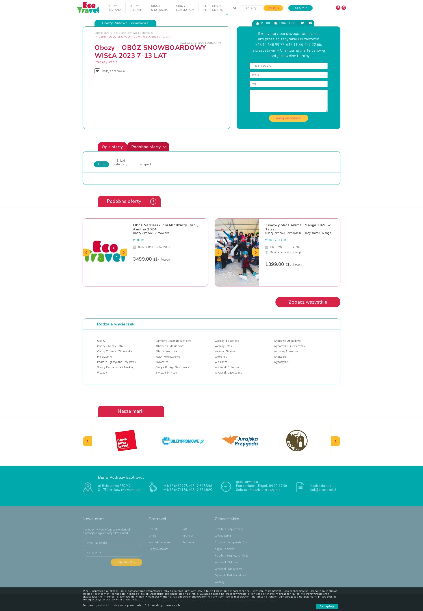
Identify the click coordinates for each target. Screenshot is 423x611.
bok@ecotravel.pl (323, 489)
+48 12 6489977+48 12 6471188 (213, 7)
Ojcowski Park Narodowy (230, 575)
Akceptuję (327, 606)
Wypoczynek (281, 362)
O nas (152, 535)
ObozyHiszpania (114, 7)
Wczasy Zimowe (225, 351)
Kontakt (154, 529)
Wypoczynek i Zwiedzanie (290, 346)
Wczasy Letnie (224, 346)
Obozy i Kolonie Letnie (111, 346)
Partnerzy (188, 535)
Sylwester (162, 362)
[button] (227, 14)
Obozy (101, 340)
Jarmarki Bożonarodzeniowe (173, 340)
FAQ (184, 529)
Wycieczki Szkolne (226, 562)
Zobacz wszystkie (308, 302)
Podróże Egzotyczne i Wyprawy (116, 362)
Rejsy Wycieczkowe (168, 356)
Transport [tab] (144, 164)
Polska (100, 62)
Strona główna (104, 32)
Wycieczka (280, 356)
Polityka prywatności (96, 605)
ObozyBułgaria (136, 7)
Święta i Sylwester (167, 372)
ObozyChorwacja (159, 7)
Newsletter (188, 542)
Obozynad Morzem (185, 7)
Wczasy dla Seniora (227, 340)
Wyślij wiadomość (289, 118)
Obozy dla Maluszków (170, 346)
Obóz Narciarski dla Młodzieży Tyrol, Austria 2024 (165, 227)
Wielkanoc (221, 362)
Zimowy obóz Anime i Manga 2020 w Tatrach (298, 227)
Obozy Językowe (166, 351)
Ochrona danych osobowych (162, 605)
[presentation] (86, 252)
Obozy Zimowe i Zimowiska (136, 32)
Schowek (301, 7)
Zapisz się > (126, 562)
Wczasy (102, 372)
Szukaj (272, 7)
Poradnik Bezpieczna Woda (232, 555)
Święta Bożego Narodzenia (172, 367)
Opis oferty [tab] (112, 146)
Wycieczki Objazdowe (287, 340)
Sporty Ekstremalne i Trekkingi (116, 367)
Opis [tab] (101, 164)
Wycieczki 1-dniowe (227, 367)
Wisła (113, 62)
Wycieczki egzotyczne (228, 372)
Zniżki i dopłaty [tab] (120, 162)
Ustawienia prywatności (127, 605)
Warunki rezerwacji (160, 542)
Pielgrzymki (104, 356)
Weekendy (221, 356)
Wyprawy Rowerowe (286, 351)
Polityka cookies (159, 549)
